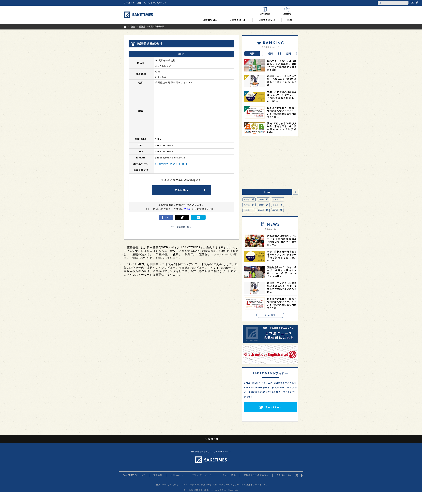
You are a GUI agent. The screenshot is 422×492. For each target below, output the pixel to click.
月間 (288, 53)
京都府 (278, 199)
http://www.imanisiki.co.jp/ (172, 163)
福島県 (263, 210)
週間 (270, 53)
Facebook (417, 3)
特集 (289, 20)
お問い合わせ (177, 475)
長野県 (263, 204)
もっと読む (270, 315)
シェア (167, 217)
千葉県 (277, 204)
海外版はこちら (284, 475)
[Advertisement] (270, 163)
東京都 (249, 204)
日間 (252, 53)
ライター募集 (229, 475)
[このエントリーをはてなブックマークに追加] (198, 217)
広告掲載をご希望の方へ (256, 475)
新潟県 (249, 199)
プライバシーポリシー (203, 475)
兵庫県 (263, 199)
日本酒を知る (210, 20)
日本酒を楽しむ (237, 20)
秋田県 (277, 210)
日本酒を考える (267, 20)
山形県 (249, 210)
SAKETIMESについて (134, 475)
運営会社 (157, 475)
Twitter (412, 3)
